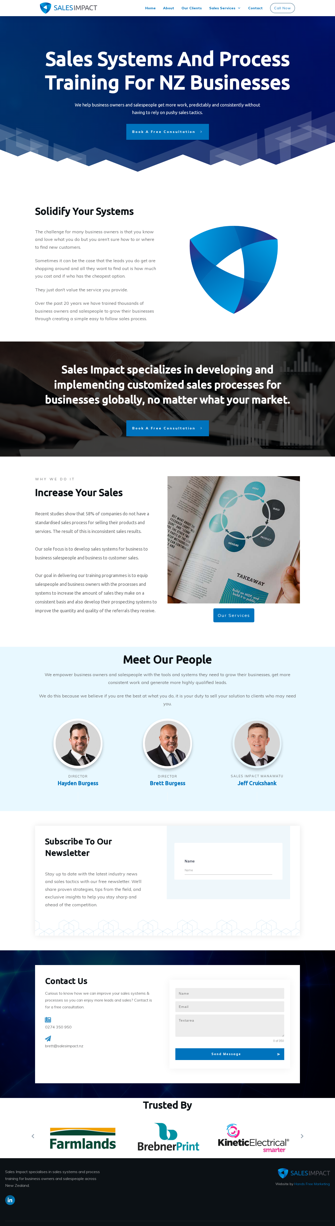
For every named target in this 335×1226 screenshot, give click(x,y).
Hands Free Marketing (312, 1184)
